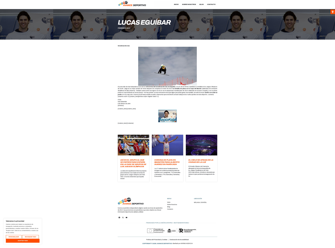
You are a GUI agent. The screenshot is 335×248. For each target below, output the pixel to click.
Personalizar (14, 237)
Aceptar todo (23, 240)
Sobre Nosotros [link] (189, 4)
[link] (332, 12)
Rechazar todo (30, 237)
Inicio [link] (176, 4)
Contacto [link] (211, 4)
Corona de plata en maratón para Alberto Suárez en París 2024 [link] (167, 162)
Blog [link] (201, 4)
